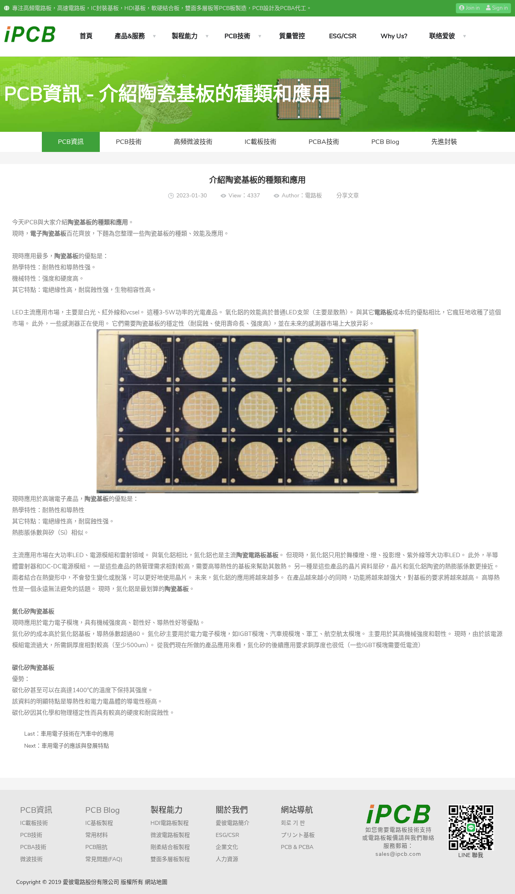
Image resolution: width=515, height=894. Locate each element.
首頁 (86, 36)
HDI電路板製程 (169, 823)
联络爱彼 (442, 36)
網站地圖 (156, 882)
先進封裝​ (444, 141)
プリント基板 (298, 835)
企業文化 (227, 847)
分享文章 (347, 195)
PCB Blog (385, 141)
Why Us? (394, 36)
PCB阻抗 (96, 847)
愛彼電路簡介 (232, 823)
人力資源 (227, 859)
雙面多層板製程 (170, 859)
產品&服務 (130, 36)
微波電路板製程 (170, 835)
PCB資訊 (71, 141)
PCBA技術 (324, 141)
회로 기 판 (293, 823)
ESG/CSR (342, 36)
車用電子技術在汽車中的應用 (77, 734)
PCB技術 (237, 36)
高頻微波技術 (193, 141)
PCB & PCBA (297, 847)
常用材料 (96, 835)
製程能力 (185, 36)
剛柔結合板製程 (170, 847)
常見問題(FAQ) (103, 859)
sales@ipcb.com (398, 854)
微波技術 (31, 859)
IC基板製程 (99, 823)
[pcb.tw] (30, 33)
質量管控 (292, 36)
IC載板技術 (260, 141)
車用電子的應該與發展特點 (75, 746)
